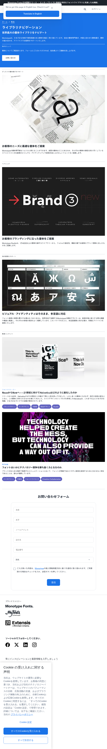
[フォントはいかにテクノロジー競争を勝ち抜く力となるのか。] (53, 461)
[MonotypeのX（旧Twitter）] (16, 645)
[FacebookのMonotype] (7, 645)
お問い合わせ (11, 58)
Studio (56, 406)
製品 (13, 22)
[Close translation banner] (52, 8)
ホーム (5, 22)
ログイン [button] (95, 9)
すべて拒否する (25, 740)
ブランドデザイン (9, 406)
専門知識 (5, 464)
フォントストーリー (9, 389)
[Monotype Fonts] (17, 607)
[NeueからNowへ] (53, 386)
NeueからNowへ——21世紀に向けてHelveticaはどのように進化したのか (39, 393)
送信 (53, 582)
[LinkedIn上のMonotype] (25, 645)
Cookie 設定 (26, 722)
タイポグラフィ (24, 406)
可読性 (35, 406)
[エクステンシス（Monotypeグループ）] (17, 624)
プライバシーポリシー (22, 714)
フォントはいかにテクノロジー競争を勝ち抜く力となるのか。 (33, 467)
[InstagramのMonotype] (34, 645)
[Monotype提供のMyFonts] (17, 614)
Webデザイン (45, 406)
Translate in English (32, 13)
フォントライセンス (32, 479)
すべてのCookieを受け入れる (25, 731)
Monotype (39, 568)
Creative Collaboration (51, 479)
